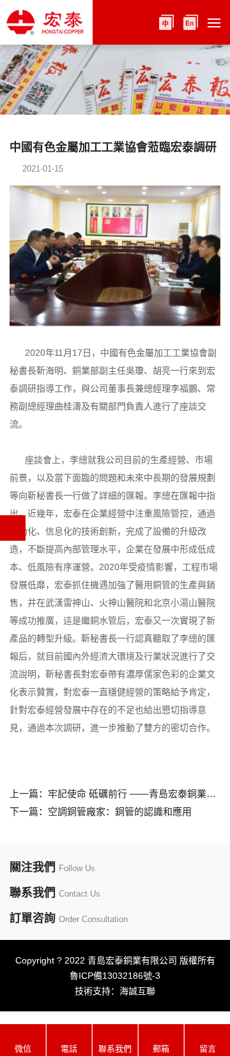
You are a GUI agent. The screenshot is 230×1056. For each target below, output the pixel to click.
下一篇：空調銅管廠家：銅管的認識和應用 (101, 811)
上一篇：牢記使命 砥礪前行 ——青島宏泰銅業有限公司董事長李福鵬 (115, 793)
